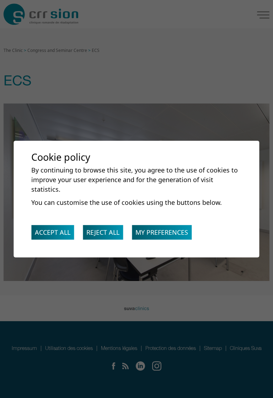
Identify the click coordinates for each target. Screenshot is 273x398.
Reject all (102, 232)
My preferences (161, 232)
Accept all (52, 232)
